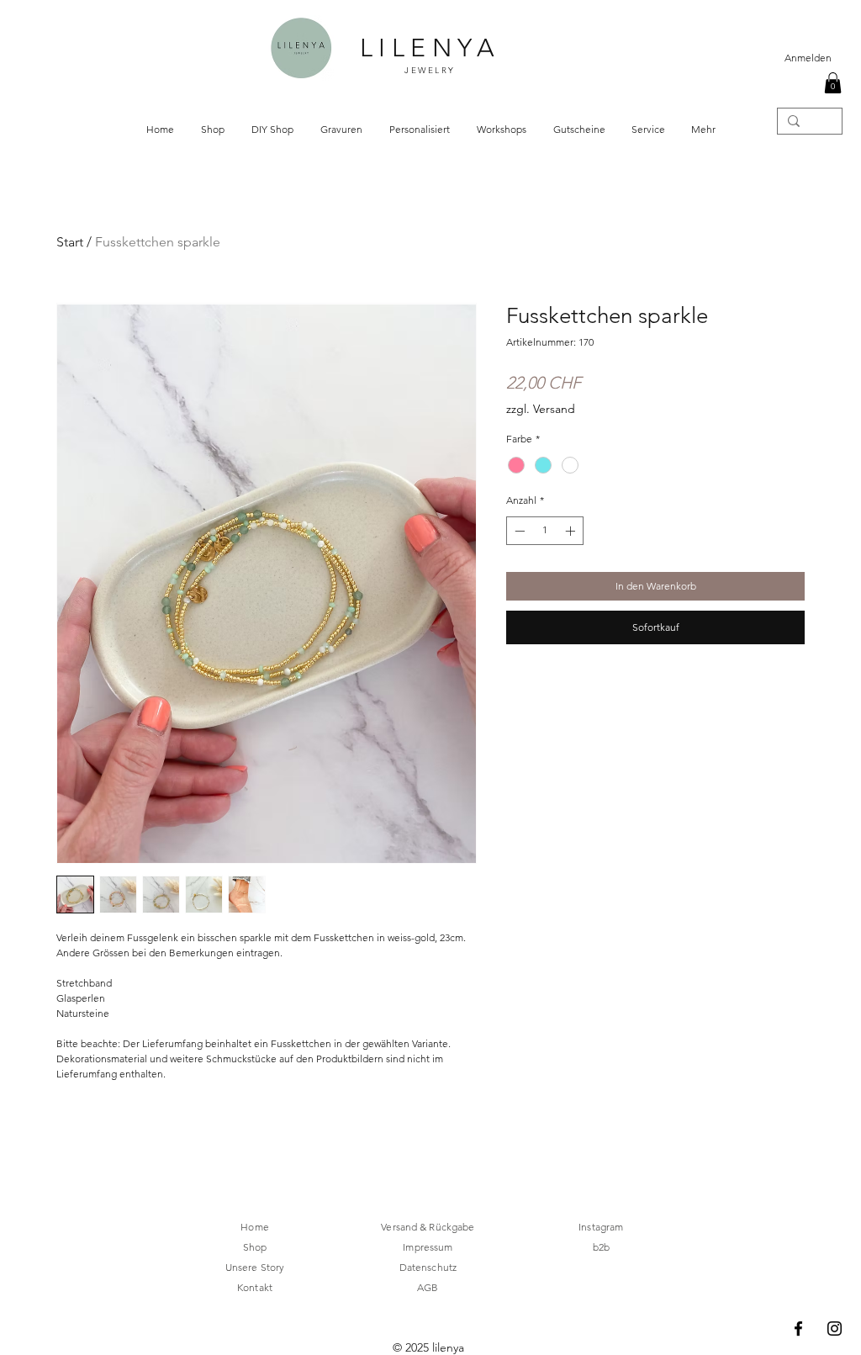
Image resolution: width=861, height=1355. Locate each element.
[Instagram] (834, 1328)
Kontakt (254, 1287)
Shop (255, 1247)
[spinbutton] (545, 530)
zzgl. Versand (540, 408)
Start (69, 242)
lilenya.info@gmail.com (264, 1313)
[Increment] (572, 530)
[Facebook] (798, 1328)
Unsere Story (254, 1267)
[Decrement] (518, 530)
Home (254, 1226)
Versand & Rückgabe (427, 1226)
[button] (833, 82)
